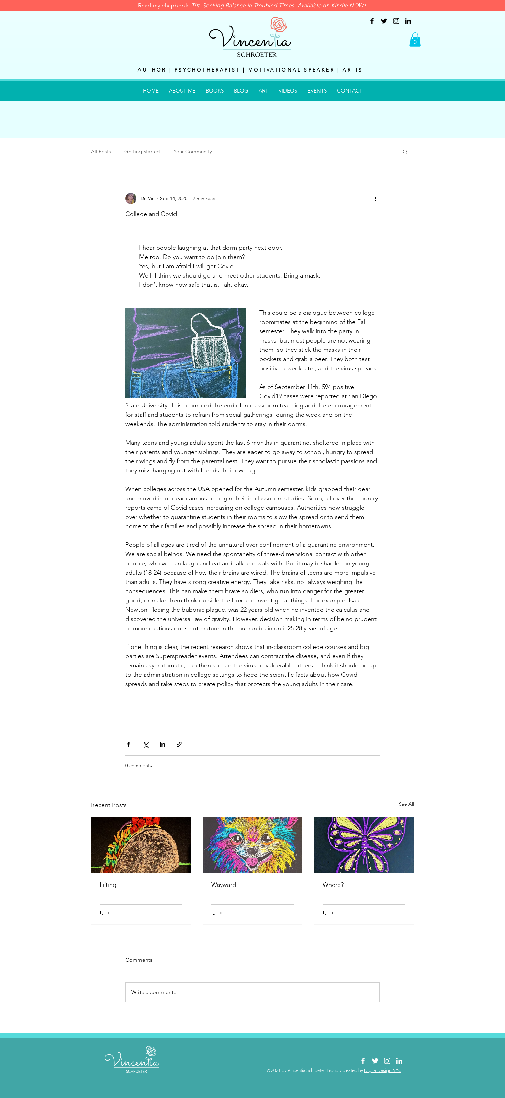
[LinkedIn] (408, 21)
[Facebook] (372, 21)
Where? (333, 885)
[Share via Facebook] (128, 744)
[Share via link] (179, 744)
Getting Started (142, 151)
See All (406, 804)
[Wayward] (252, 845)
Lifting (108, 885)
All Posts (101, 151)
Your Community (192, 151)
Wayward (223, 885)
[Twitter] (384, 21)
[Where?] (364, 845)
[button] (415, 39)
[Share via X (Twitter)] (145, 744)
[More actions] (375, 198)
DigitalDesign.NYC (382, 1070)
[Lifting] (141, 845)
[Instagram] (396, 21)
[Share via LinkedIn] (162, 744)
